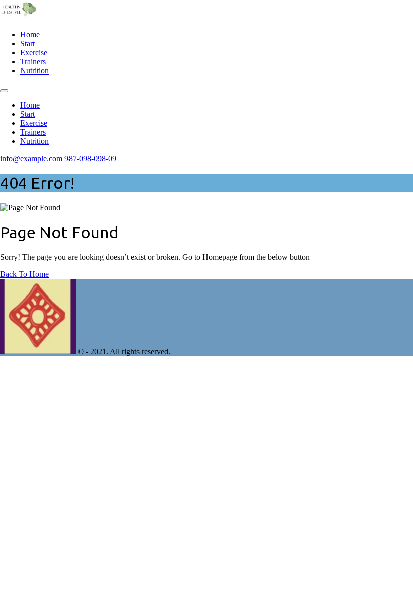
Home (30, 34)
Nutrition (34, 70)
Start (27, 43)
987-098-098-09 (90, 158)
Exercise (33, 52)
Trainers (33, 61)
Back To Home (24, 274)
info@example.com (31, 158)
